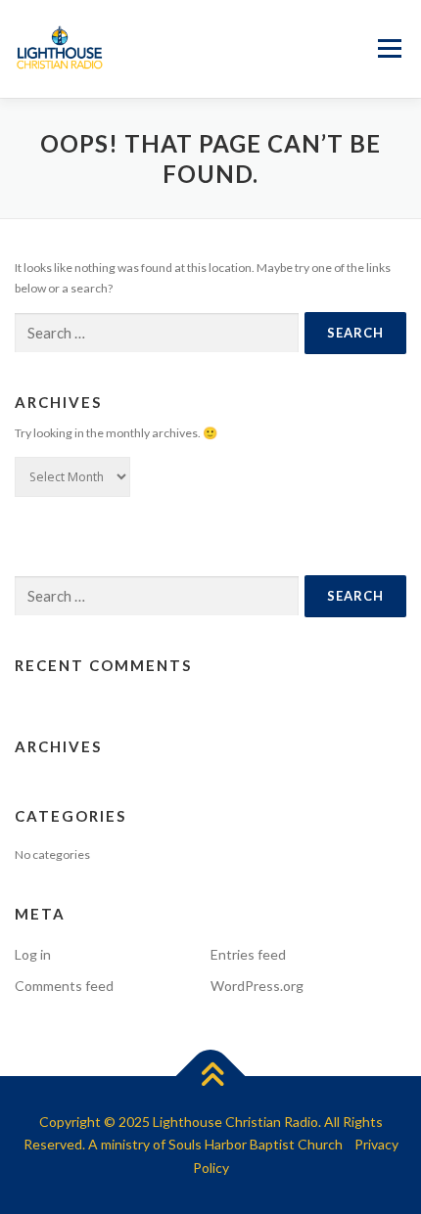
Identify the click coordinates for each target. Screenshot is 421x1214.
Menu (387, 49)
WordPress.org (257, 985)
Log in (33, 954)
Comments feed (64, 985)
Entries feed (248, 954)
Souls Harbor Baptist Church (255, 1144)
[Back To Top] (211, 1075)
